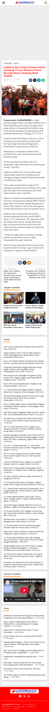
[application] (24, 590)
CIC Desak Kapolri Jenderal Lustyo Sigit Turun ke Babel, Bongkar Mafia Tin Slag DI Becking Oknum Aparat (23, 499)
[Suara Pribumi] (25, 2)
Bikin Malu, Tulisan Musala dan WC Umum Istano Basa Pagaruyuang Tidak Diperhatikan (23, 663)
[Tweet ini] (35, 80)
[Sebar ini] (30, 80)
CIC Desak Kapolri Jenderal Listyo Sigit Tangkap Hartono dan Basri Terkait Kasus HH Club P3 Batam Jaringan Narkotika (24, 539)
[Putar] (6, 599)
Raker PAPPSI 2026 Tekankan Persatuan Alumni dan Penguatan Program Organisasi (24, 532)
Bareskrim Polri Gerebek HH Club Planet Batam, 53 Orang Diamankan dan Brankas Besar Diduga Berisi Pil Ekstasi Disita (23, 564)
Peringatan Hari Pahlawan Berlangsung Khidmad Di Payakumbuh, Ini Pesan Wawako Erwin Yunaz (35, 273)
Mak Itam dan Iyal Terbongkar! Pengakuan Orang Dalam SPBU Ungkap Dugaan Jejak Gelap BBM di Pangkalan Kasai (23, 377)
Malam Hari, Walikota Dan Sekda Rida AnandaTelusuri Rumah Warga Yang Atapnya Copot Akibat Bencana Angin (12, 275)
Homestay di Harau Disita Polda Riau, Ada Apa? (22, 669)
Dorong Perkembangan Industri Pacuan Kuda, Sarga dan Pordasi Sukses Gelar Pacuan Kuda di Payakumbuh (24, 398)
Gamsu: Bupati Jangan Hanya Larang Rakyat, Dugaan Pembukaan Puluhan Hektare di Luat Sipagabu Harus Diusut (35, 307)
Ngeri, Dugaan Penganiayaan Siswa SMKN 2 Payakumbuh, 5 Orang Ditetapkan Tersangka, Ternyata (21, 624)
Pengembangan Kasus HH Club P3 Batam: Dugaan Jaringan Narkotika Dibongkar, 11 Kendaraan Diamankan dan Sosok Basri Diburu (23, 548)
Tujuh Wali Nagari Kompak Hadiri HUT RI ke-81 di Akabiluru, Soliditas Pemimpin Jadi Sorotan (23, 506)
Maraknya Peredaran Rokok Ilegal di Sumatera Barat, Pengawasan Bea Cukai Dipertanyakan (24, 616)
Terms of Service (29, 704)
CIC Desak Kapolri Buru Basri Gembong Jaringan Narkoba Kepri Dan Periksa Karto (22, 526)
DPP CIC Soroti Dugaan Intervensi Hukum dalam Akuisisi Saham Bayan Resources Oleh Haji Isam (22, 454)
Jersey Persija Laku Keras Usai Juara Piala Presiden (23, 636)
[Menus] (4, 2)
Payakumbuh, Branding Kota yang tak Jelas (20, 656)
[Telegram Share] (39, 80)
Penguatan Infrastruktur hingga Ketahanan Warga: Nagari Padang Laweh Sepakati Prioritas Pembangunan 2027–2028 (14, 307)
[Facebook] (20, 263)
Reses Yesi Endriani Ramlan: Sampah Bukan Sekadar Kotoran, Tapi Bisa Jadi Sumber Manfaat (24, 362)
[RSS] (29, 263)
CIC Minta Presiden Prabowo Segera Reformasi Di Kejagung (23, 477)
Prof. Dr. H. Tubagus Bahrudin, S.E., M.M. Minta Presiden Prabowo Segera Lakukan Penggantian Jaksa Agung (24, 447)
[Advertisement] (24, 32)
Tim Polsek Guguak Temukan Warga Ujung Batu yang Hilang (24, 676)
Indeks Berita (6, 706)
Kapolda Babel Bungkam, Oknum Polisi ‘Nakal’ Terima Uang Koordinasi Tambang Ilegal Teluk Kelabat (24, 643)
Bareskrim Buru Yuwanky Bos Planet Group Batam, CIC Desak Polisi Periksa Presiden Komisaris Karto (23, 419)
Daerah (6, 81)
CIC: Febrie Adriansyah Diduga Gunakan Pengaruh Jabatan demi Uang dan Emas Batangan (23, 391)
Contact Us (6, 709)
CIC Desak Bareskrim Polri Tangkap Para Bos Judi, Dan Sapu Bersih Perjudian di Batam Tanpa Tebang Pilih (23, 513)
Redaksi (16, 709)
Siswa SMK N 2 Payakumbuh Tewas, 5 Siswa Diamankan (21, 631)
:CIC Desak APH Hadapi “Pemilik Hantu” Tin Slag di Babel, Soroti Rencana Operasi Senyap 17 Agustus (23, 555)
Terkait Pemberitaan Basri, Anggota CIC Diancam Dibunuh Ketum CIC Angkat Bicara (23, 463)
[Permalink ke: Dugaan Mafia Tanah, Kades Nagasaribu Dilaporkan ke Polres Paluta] (35, 317)
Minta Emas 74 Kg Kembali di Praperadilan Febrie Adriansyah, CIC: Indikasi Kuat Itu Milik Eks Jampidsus (24, 469)
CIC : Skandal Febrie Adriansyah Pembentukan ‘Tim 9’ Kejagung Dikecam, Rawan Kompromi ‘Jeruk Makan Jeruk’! (24, 490)
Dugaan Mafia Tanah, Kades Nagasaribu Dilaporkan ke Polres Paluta (33, 326)
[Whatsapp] (43, 80)
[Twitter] (24, 263)
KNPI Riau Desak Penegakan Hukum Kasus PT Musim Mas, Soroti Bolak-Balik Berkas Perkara (13, 326)
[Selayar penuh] (42, 599)
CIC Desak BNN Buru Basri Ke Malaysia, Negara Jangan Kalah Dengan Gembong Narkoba (22, 483)
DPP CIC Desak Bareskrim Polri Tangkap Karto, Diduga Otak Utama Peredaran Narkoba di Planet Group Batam (23, 429)
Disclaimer (31, 706)
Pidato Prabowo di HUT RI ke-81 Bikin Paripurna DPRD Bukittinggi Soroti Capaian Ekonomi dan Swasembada (22, 355)
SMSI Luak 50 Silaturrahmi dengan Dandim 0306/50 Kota (23, 348)
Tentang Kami (19, 706)
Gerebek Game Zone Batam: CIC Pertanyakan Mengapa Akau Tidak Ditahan (21, 520)
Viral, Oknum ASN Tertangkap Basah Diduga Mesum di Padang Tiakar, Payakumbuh (24, 651)
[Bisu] (38, 599)
